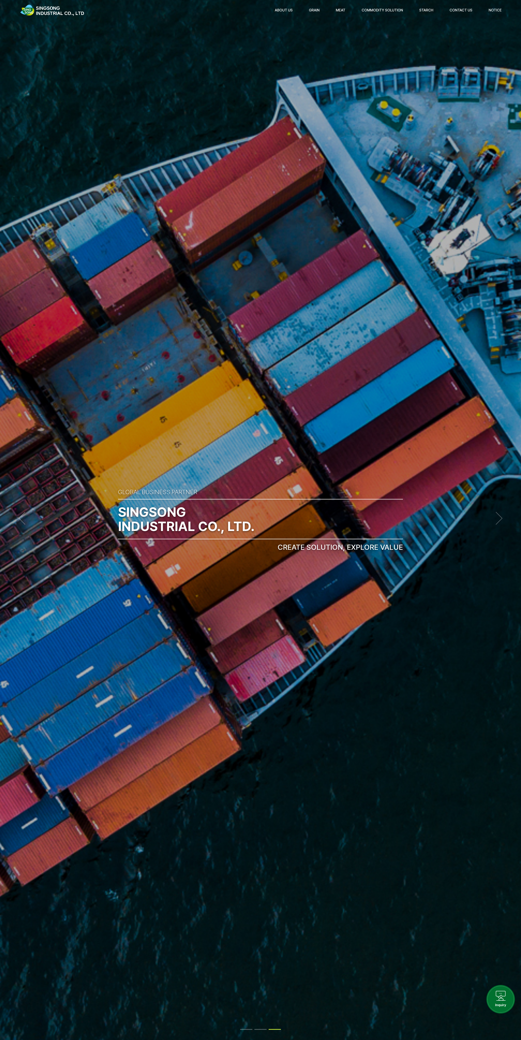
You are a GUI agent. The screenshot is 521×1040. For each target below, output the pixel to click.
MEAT (340, 10)
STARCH (426, 10)
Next (496, 518)
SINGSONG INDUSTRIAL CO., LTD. (52, 10)
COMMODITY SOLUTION (382, 10)
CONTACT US (461, 10)
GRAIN (314, 10)
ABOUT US (284, 10)
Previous (25, 518)
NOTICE (495, 10)
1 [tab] (246, 1029)
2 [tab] (260, 1029)
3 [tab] (275, 1029)
